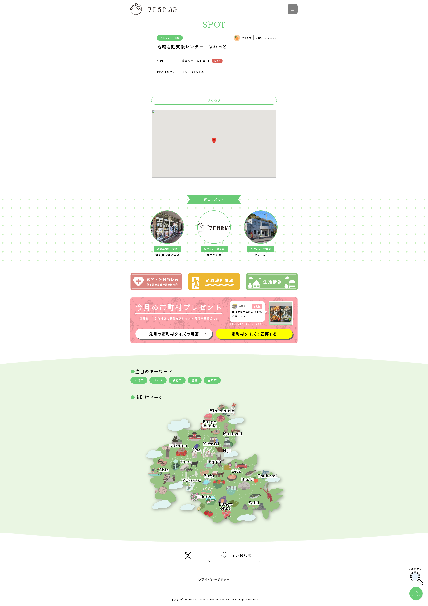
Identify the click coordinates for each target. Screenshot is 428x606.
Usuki (247, 479)
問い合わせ (241, 555)
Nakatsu (178, 445)
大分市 (138, 380)
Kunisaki (232, 433)
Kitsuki (211, 443)
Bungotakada (209, 423)
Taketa (204, 496)
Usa (197, 449)
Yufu (209, 475)
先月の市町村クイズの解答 (174, 334)
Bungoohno (225, 505)
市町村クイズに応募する (254, 334)
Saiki (253, 502)
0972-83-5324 (193, 72)
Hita (164, 469)
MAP (217, 61)
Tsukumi (267, 475)
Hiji (227, 450)
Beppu (214, 461)
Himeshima (221, 410)
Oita (236, 471)
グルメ (158, 380)
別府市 (177, 380)
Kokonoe (191, 480)
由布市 (212, 380)
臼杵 (195, 380)
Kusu (186, 461)
